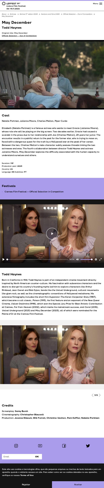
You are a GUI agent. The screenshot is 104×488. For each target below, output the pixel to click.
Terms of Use (27, 475)
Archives (13, 14)
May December (7, 16)
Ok (37, 456)
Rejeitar (26, 484)
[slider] (37, 259)
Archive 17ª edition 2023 (29, 14)
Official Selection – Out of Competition (77, 14)
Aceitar (78, 484)
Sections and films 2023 (50, 14)
